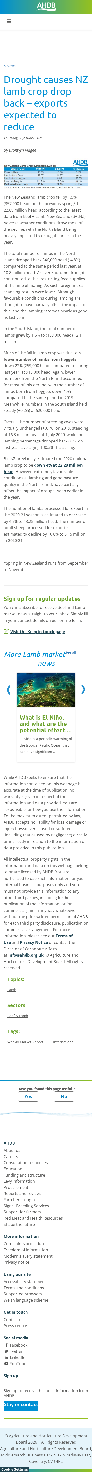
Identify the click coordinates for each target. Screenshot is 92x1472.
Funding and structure (24, 1175)
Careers (11, 1156)
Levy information (19, 1181)
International (64, 1042)
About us (12, 1150)
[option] (46, 714)
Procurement (16, 1187)
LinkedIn (17, 1357)
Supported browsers (23, 1294)
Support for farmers (22, 1212)
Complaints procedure (24, 1243)
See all (70, 652)
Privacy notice (16, 1262)
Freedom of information (26, 1250)
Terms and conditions (24, 1288)
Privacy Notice (34, 942)
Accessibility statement (25, 1281)
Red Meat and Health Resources (33, 1218)
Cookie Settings (14, 1469)
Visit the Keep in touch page (37, 631)
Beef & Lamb (17, 1016)
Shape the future (19, 1224)
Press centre (15, 1325)
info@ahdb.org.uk (26, 955)
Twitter (16, 1351)
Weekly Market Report (25, 1042)
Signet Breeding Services (26, 1206)
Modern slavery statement (28, 1256)
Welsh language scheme (26, 1300)
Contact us (14, 1319)
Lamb (11, 989)
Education (13, 1169)
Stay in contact (21, 1404)
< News (10, 66)
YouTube (18, 1363)
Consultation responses (26, 1162)
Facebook (18, 1345)
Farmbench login (19, 1199)
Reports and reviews (22, 1193)
